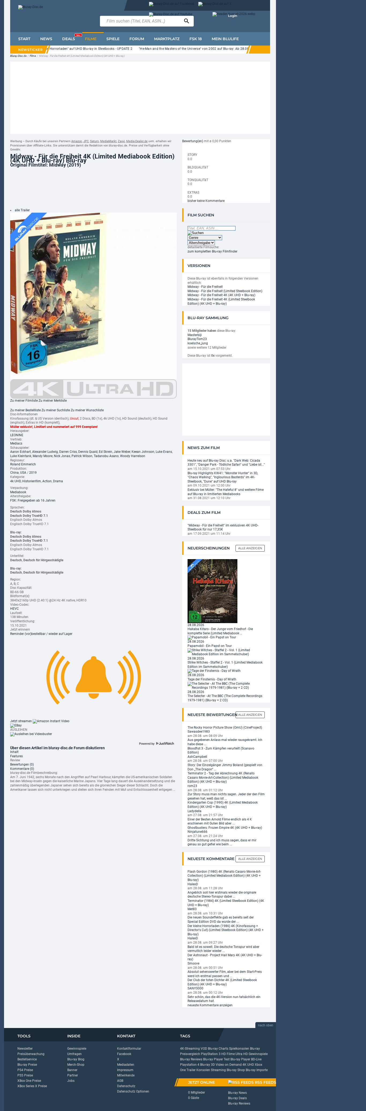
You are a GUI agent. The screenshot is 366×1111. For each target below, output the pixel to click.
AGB (120, 1081)
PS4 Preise (25, 1070)
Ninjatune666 (197, 832)
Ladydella (194, 811)
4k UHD (15, 481)
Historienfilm (31, 481)
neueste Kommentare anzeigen (210, 1005)
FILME (90, 38)
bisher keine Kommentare (206, 201)
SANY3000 (195, 988)
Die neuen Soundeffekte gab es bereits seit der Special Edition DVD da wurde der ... (221, 920)
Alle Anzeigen (250, 548)
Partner (72, 1075)
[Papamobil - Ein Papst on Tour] (212, 637)
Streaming (218, 1070)
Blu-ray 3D (207, 1065)
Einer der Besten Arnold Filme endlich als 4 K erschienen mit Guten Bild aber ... (220, 822)
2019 (33, 472)
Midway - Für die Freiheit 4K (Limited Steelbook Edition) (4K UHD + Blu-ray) (221, 301)
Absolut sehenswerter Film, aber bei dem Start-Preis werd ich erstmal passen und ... (225, 974)
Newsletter (25, 1048)
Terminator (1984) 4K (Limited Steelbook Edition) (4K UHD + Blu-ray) (226, 903)
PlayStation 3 (211, 1054)
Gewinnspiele (76, 1048)
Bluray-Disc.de (18, 55)
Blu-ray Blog (75, 1059)
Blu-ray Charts (218, 1048)
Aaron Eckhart (20, 452)
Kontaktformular (129, 1048)
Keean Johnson (143, 452)
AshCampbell (197, 757)
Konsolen (203, 1070)
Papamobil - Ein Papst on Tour (210, 646)
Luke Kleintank (20, 456)
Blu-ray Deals (237, 1098)
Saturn (94, 141)
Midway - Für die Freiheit (205, 287)
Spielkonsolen (239, 1048)
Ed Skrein (105, 452)
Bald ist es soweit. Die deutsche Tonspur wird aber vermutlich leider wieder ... (223, 949)
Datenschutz (126, 1086)
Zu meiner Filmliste (24, 400)
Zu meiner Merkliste (53, 400)
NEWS (46, 38)
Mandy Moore (43, 456)
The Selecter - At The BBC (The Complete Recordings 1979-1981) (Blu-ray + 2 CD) (225, 698)
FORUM (136, 38)
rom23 (192, 786)
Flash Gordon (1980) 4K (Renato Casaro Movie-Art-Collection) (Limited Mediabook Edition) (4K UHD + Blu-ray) (224, 876)
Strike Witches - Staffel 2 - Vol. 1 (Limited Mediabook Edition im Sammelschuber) (225, 665)
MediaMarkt (108, 141)
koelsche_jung (198, 343)
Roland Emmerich (23, 464)
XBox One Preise (29, 1081)
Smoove (193, 963)
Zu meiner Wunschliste (87, 410)
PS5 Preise (25, 1075)
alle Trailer (22, 210)
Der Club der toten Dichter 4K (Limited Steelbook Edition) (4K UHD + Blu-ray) (222, 982)
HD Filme (228, 1054)
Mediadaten (125, 1065)
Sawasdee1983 (199, 731)
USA (23, 472)
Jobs (70, 1081)
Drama (58, 481)
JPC (86, 141)
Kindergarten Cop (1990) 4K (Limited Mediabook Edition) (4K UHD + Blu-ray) (223, 805)
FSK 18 (195, 38)
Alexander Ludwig (45, 452)
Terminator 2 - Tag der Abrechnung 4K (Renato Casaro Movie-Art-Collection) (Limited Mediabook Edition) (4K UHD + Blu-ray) (223, 777)
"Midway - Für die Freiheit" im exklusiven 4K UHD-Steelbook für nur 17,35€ (223, 528)
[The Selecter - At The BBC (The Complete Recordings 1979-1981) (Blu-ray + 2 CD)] (226, 685)
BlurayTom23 (197, 339)
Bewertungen (22, 764)
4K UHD (248, 1065)
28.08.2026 (196, 625)
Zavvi (121, 141)
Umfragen (74, 1054)
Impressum (125, 1070)
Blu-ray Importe (257, 1070)
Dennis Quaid (88, 452)
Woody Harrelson (132, 456)
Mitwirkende (126, 1075)
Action (47, 481)
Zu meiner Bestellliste (25, 410)
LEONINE (16, 435)
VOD (204, 1048)
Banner (72, 1070)
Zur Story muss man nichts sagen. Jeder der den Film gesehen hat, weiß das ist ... (226, 796)
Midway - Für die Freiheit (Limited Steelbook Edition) (225, 291)
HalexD (193, 884)
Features (16, 756)
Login (232, 16)
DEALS (71, 37)
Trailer (191, 1070)
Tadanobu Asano (106, 456)
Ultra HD (242, 1054)
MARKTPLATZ (167, 38)
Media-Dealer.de (137, 141)
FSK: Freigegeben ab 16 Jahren (32, 500)
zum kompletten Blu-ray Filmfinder (212, 251)
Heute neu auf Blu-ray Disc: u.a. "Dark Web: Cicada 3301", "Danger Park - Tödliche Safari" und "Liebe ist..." (226, 463)
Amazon (76, 141)
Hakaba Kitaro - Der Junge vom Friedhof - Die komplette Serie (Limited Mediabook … (220, 631)
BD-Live (256, 1059)
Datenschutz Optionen (133, 1091)
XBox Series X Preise (32, 1086)
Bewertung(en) (192, 141)
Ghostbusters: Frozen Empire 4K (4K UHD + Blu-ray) (225, 828)
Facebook (124, 1054)
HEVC (14, 609)
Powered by (147, 743)
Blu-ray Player (240, 1059)
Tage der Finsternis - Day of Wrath (212, 679)
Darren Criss (68, 452)
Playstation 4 (189, 1065)
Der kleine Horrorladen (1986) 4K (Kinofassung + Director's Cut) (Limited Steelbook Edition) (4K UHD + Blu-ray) (226, 930)
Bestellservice (27, 1059)
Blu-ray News (237, 1093)
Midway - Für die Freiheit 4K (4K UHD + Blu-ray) (221, 295)
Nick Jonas (62, 456)
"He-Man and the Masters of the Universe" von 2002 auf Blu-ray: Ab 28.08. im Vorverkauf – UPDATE (202, 49)
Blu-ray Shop (236, 1070)
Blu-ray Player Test (216, 1059)
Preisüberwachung (30, 1054)
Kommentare (22, 769)
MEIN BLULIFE (225, 38)
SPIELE (112, 38)
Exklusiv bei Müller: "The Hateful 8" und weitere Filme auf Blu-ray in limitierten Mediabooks (226, 492)
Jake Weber (122, 452)
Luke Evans (164, 452)
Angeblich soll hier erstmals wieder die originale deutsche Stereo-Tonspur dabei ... (222, 895)
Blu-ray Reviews (191, 1059)
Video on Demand (229, 1065)
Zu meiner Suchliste (56, 410)
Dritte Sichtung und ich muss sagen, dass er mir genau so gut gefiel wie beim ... (222, 842)
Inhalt (14, 752)
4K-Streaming (190, 1048)
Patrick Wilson (82, 456)
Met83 (192, 909)
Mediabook (18, 492)
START (24, 38)
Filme (33, 55)
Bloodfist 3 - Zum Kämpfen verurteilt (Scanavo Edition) (221, 751)
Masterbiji (195, 335)
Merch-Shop (75, 1065)
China (14, 472)
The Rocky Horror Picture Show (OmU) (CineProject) (225, 727)
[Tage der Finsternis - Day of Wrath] (214, 671)
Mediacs (16, 443)
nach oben (265, 1025)
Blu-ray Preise (27, 1065)
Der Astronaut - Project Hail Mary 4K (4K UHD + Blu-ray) (225, 957)
